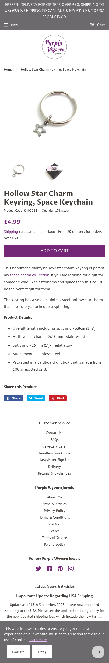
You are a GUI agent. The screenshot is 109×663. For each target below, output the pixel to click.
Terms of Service (54, 537)
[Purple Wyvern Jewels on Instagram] (71, 569)
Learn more (38, 639)
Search (54, 531)
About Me (54, 497)
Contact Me (54, 432)
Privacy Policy (54, 510)
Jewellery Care (54, 446)
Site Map (54, 524)
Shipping (11, 231)
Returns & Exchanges (54, 473)
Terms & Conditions (54, 517)
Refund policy (54, 544)
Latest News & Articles (54, 586)
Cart (100, 25)
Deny (42, 652)
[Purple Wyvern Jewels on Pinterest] (60, 569)
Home (8, 69)
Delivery (54, 466)
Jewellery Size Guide (54, 453)
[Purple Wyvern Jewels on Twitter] (38, 569)
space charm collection (29, 274)
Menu (15, 25)
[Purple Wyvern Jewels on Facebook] (49, 569)
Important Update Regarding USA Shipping (54, 596)
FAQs (55, 439)
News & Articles (54, 504)
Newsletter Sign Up (54, 459)
